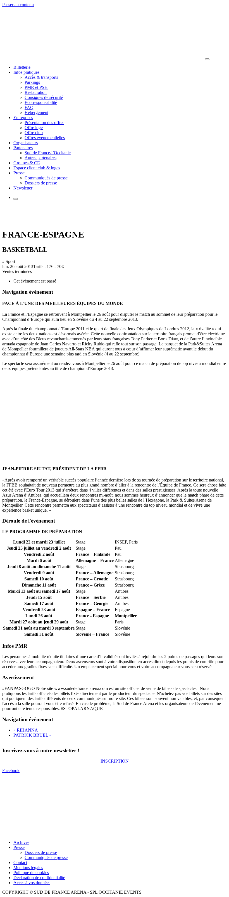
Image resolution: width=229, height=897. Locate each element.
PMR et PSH (36, 87)
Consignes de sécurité (44, 97)
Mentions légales (28, 867)
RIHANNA (25, 730)
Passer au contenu (18, 4)
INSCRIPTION (115, 761)
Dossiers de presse (41, 183)
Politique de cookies (31, 872)
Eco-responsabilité (41, 102)
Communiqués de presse (46, 177)
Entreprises (23, 117)
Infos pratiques (26, 72)
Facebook (11, 770)
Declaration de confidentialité (39, 877)
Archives (21, 842)
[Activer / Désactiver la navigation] (207, 59)
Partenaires (23, 147)
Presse (19, 172)
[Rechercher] (15, 199)
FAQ (29, 107)
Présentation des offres (44, 122)
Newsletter (22, 188)
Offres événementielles (45, 137)
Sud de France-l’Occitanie (48, 152)
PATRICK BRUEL (32, 735)
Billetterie (21, 67)
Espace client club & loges (36, 167)
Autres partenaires (40, 157)
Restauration (36, 92)
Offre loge (34, 127)
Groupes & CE (26, 162)
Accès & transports (41, 77)
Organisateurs (25, 142)
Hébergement (36, 112)
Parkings (32, 82)
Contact (20, 862)
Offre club (34, 132)
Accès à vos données (31, 882)
